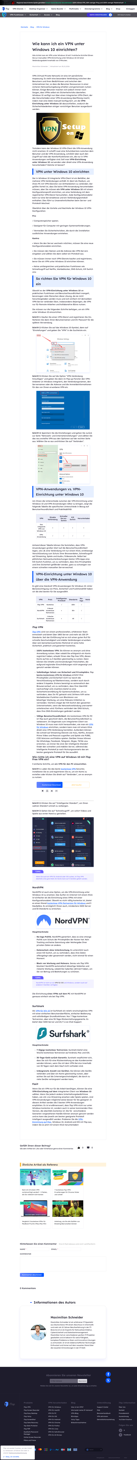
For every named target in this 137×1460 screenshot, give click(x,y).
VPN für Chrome (54, 1423)
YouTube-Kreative (125, 1419)
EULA (125, 1457)
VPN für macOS (54, 1410)
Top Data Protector (31, 1426)
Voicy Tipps (75, 1419)
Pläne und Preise (30, 1440)
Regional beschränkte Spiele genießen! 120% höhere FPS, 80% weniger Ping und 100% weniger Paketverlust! (70, 3)
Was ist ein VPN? (77, 1407)
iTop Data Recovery (31, 1423)
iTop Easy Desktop (30, 1413)
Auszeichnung (124, 1416)
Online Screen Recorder (32, 1437)
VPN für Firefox (54, 1426)
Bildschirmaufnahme (78, 1423)
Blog (58, 15)
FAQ (98, 1410)
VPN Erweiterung (59, 1172)
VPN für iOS (59, 983)
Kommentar (25, 1254)
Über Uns (122, 1407)
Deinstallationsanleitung (106, 1419)
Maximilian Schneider (40, 66)
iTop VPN (36, 632)
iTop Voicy (27, 1416)
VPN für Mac (25, 1203)
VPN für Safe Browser (56, 1432)
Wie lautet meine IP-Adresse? (82, 1410)
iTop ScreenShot (30, 1419)
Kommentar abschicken (32, 1275)
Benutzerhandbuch (103, 1413)
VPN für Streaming (60, 1203)
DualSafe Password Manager (31, 1433)
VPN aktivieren (102, 1416)
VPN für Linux (53, 1429)
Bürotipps (74, 1416)
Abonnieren (82, 1381)
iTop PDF (27, 1429)
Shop (118, 9)
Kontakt (121, 1410)
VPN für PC (52, 1413)
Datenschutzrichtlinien (114, 1457)
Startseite (24, 27)
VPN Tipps (24, 1172)
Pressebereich (124, 1413)
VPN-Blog (74, 1413)
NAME (23, 1249)
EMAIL (54, 1249)
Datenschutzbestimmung (18, 1453)
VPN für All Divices (55, 1435)
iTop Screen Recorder (31, 1410)
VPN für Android (54, 1419)
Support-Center (102, 1407)
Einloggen (130, 9)
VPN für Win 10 (43, 1011)
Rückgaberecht (100, 1457)
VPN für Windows (42, 27)
